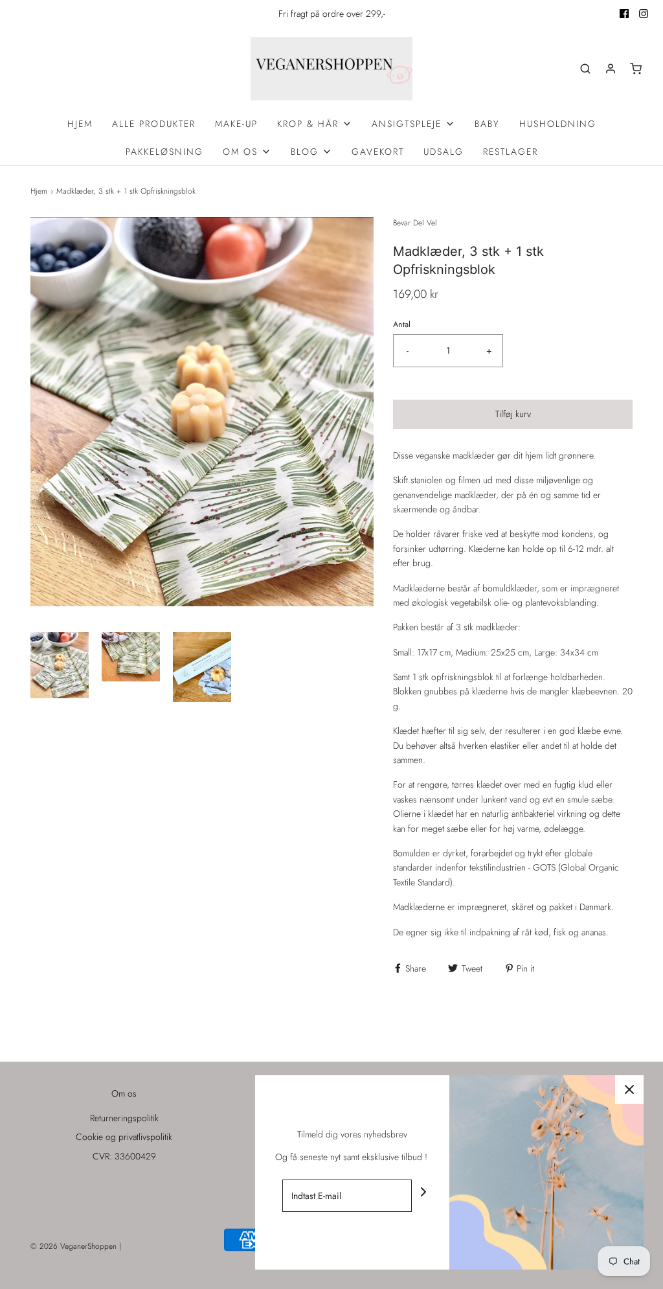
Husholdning (557, 123)
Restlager (510, 151)
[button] (59, 667)
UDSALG (443, 151)
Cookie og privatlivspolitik (124, 1136)
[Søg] (585, 68)
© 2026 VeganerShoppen (73, 1246)
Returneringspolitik (124, 1118)
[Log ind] (610, 68)
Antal (401, 324)
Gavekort (378, 151)
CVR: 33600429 (124, 1156)
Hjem (80, 123)
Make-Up (236, 123)
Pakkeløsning (164, 151)
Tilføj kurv (513, 413)
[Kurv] (636, 68)
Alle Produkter (154, 123)
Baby (487, 123)
